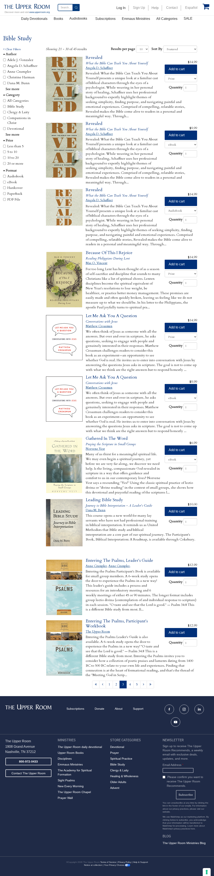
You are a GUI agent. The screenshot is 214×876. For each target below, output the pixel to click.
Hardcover (15, 188)
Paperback (14, 193)
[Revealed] (64, 84)
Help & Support (140, 862)
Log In (121, 8)
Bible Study (15, 106)
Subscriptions (105, 18)
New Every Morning (71, 786)
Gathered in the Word (107, 438)
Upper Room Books (71, 752)
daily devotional (80, 747)
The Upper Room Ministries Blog (184, 843)
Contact (172, 7)
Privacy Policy (124, 862)
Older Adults (118, 782)
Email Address (173, 765)
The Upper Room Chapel (74, 792)
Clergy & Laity (18, 112)
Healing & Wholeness (124, 776)
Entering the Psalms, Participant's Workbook (117, 623)
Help (155, 8)
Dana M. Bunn (18, 83)
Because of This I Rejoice (109, 253)
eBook (12, 182)
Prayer (114, 752)
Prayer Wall (65, 798)
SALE (188, 18)
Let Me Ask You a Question (111, 316)
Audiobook (15, 176)
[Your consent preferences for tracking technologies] (207, 872)
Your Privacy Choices (114, 865)
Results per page (123, 49)
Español (191, 7)
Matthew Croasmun (99, 326)
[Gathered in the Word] (64, 465)
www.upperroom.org (39, 12)
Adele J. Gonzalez (20, 60)
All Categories (166, 18)
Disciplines (65, 758)
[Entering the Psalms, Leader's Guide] (64, 587)
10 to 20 (13, 157)
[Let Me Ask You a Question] (64, 342)
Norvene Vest (95, 449)
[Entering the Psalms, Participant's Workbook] (64, 648)
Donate (99, 708)
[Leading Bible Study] (64, 526)
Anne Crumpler (19, 71)
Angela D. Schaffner (22, 66)
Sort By (157, 49)
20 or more (15, 163)
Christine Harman (21, 77)
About (118, 708)
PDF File (13, 199)
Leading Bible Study (104, 500)
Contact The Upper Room (28, 773)
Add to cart (177, 69)
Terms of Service (108, 862)
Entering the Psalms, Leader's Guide (119, 560)
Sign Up (139, 7)
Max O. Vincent (96, 263)
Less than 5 (15, 146)
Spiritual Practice (121, 758)
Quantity (176, 87)
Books (58, 18)
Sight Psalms (66, 780)
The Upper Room (98, 631)
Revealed (94, 57)
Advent (114, 788)
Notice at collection (93, 865)
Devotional (15, 128)
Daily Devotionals (34, 18)
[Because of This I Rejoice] (64, 279)
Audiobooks (78, 18)
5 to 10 (12, 152)
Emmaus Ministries (136, 18)
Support (138, 708)
